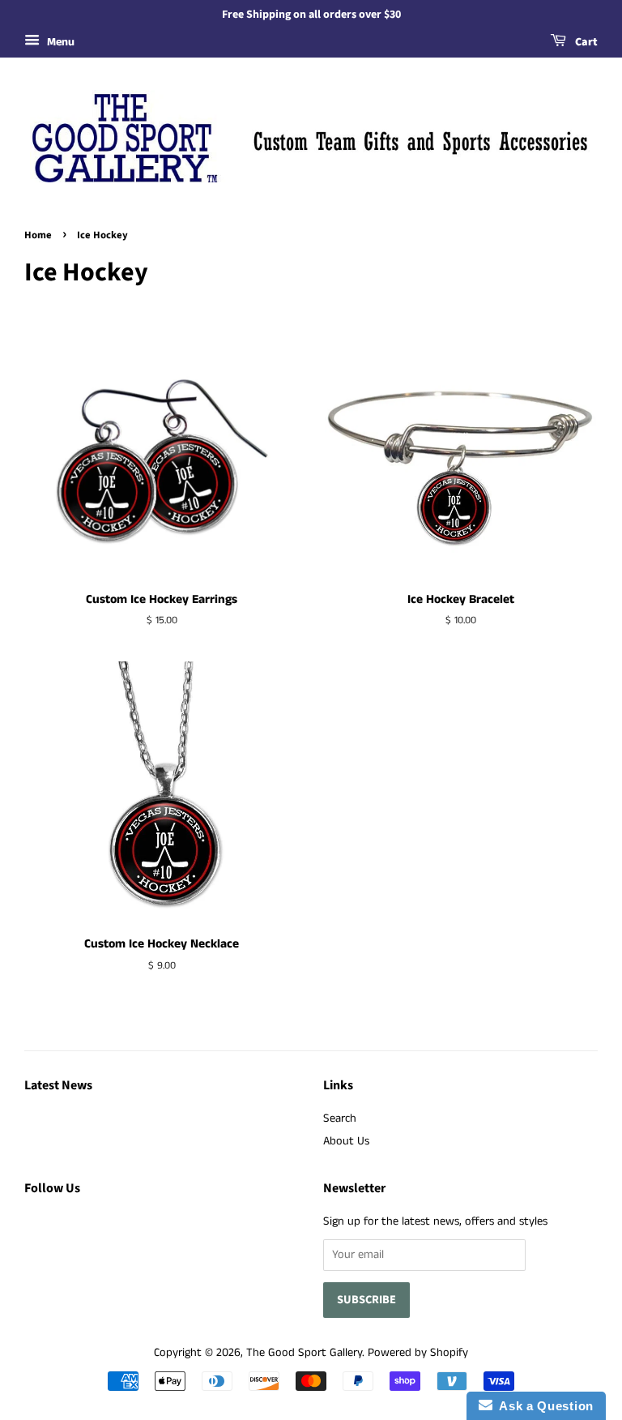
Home (38, 235)
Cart (585, 42)
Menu (59, 42)
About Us (346, 1141)
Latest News (58, 1085)
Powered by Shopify (418, 1353)
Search (339, 1118)
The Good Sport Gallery (304, 1353)
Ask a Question (543, 1406)
